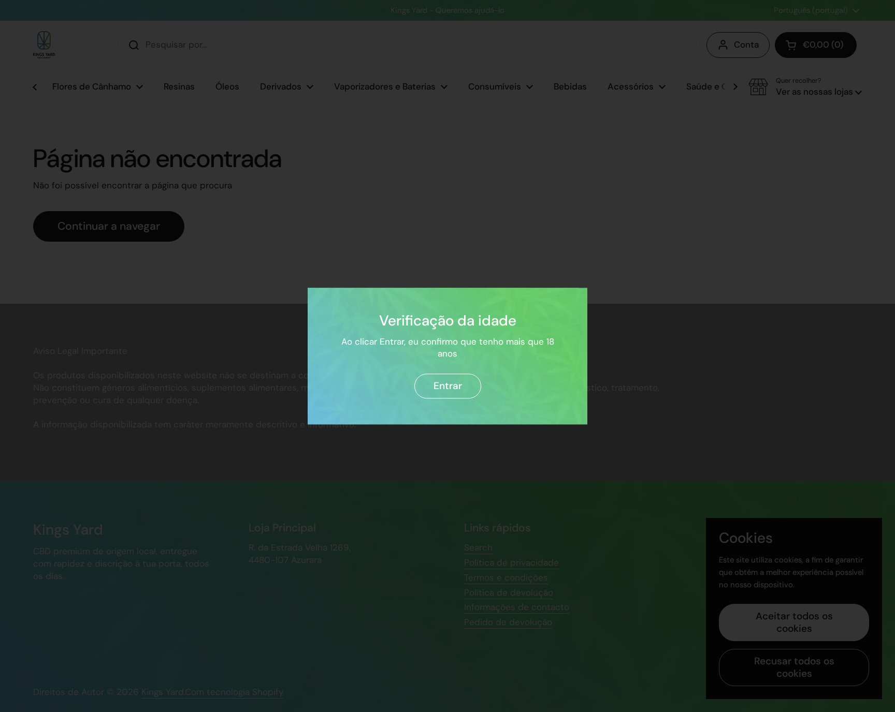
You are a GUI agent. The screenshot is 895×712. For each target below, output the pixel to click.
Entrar (448, 385)
